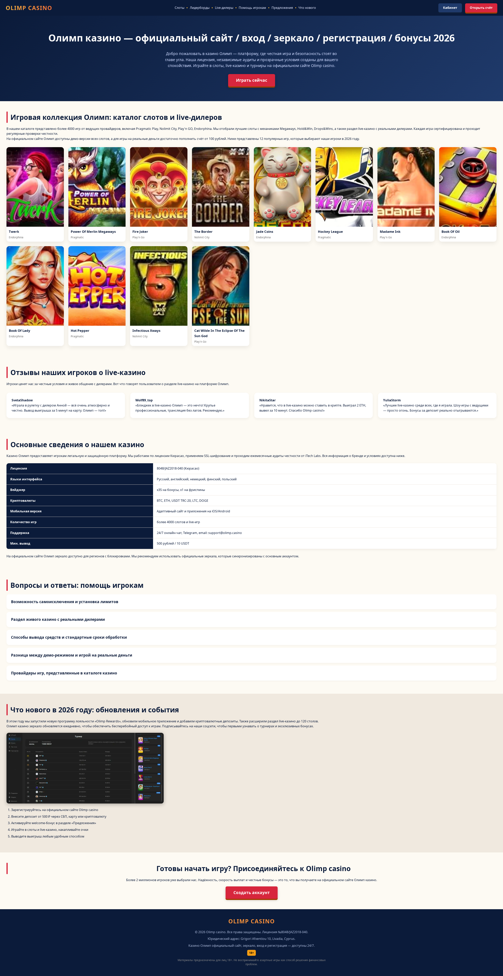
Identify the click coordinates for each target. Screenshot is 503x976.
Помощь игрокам (252, 8)
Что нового (307, 8)
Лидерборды (199, 8)
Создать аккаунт (251, 892)
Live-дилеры (224, 8)
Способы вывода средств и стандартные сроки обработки (69, 637)
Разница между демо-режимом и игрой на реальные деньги (71, 655)
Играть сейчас (251, 80)
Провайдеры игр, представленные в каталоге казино (64, 673)
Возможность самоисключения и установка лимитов (64, 601)
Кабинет (450, 8)
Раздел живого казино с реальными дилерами (58, 619)
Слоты (179, 8)
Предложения (282, 8)
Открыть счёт (481, 8)
